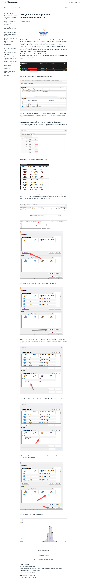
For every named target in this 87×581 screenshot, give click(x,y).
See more (6, 75)
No (47, 553)
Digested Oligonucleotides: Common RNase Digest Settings (10, 34)
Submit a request (73, 2)
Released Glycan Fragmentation (27, 572)
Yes (40, 553)
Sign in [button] (79, 2)
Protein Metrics (7, 7)
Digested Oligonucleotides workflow (10, 53)
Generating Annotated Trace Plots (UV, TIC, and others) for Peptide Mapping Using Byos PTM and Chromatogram (10, 60)
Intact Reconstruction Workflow (9, 72)
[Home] (11, 2)
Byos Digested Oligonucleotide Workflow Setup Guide (10, 67)
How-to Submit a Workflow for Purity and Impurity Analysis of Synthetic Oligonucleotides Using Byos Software (10, 41)
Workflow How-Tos (17, 7)
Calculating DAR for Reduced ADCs (28, 577)
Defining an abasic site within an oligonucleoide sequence (10, 23)
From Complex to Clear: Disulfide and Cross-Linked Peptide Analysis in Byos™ (10, 28)
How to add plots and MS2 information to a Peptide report (10, 48)
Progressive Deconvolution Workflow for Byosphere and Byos (10, 17)
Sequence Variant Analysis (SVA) (27, 575)
